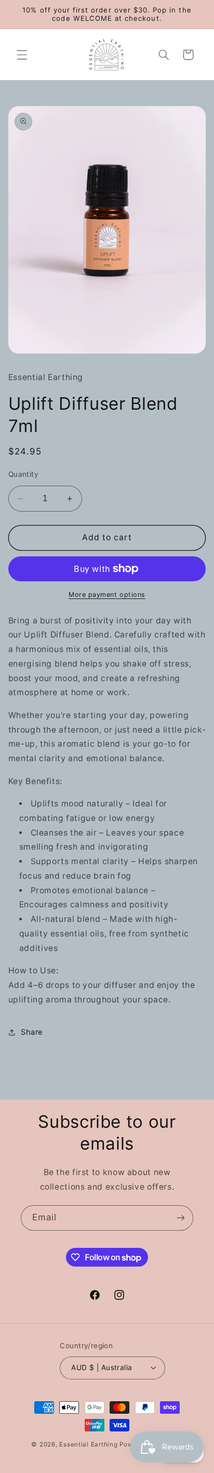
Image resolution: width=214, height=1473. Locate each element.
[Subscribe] (181, 1218)
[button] (22, 55)
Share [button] (32, 1032)
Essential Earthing (88, 1444)
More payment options (107, 594)
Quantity (23, 474)
